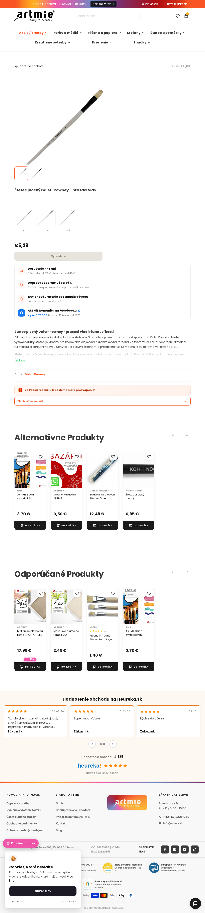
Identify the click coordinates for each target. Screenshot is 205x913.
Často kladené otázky (21, 816)
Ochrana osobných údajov (24, 830)
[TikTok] (195, 849)
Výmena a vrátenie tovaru (23, 810)
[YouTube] (185, 849)
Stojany (134, 32)
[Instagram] (175, 849)
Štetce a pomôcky (166, 32)
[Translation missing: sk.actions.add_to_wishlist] (40, 456)
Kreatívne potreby (51, 42)
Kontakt (61, 823)
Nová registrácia (177, 4)
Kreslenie (100, 42)
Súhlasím (43, 891)
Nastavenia (68, 901)
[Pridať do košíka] (30, 525)
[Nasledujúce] (113, 744)
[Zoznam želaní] (178, 16)
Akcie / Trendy (31, 32)
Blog (59, 830)
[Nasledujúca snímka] (41, 469)
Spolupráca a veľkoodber (73, 810)
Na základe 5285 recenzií (102, 773)
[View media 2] (36, 173)
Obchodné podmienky (21, 823)
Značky (140, 42)
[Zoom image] (62, 130)
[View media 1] (21, 173)
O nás (60, 803)
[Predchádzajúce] (92, 744)
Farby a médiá (65, 32)
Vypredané (58, 256)
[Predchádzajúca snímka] (18, 469)
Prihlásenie (151, 4)
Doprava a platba (17, 803)
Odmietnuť (17, 901)
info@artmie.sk (173, 823)
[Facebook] (165, 849)
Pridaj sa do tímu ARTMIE (73, 816)
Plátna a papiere (102, 32)
